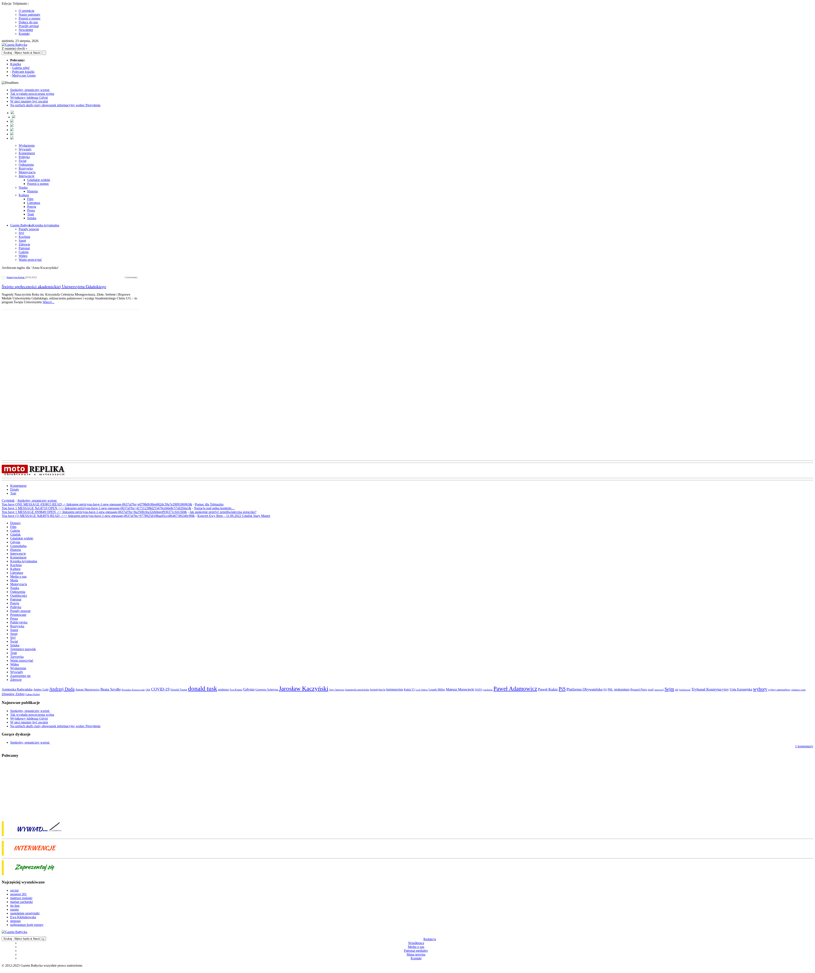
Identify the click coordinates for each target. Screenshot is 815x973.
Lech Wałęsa (422, 690)
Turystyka (17, 656)
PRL (610, 689)
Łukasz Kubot (32, 694)
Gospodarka (18, 546)
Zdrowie (24, 244)
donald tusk (202, 688)
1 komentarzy (804, 746)
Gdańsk (15, 534)
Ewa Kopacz (236, 689)
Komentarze (27, 153)
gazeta (14, 909)
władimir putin (798, 689)
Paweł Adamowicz (515, 688)
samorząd (659, 690)
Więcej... (48, 302)
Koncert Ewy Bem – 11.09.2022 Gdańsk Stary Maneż (233, 516)
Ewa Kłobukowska (23, 917)
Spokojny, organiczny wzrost (30, 90)
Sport (22, 240)
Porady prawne (29, 229)
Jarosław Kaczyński (303, 688)
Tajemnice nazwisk (23, 649)
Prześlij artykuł (29, 26)
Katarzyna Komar (16, 277)
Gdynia (15, 542)
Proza (31, 210)
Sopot (14, 630)
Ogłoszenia (26, 164)
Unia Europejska (741, 689)
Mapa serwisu (416, 954)
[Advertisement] (72, 355)
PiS (562, 689)
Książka (15, 64)
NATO (478, 689)
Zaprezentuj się (20, 676)
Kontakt (24, 33)
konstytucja (377, 689)
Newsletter (26, 30)
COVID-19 (160, 689)
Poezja (31, 206)
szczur (14, 890)
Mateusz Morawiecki (460, 689)
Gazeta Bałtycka (21, 225)
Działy (14, 489)
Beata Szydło (110, 689)
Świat (22, 161)
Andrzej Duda (61, 689)
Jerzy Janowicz (336, 689)
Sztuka (31, 218)
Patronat (24, 248)
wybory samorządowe (779, 689)
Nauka (23, 187)
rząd (650, 689)
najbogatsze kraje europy (27, 925)
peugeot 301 (18, 894)
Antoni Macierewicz (87, 689)
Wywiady (25, 149)
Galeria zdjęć (21, 68)
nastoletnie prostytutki (24, 913)
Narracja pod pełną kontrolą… (214, 508)
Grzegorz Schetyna (266, 689)
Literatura (33, 203)
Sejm (669, 689)
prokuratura (622, 689)
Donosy (15, 523)
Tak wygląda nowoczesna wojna (32, 93)
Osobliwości (18, 595)
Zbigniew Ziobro (13, 694)
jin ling (15, 905)
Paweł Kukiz (548, 689)
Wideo (23, 256)
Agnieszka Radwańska (17, 689)
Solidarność (685, 689)
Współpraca (416, 943)
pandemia (488, 689)
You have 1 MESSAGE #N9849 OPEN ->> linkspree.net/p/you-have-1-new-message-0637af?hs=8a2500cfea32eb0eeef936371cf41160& (94, 512)
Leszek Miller (437, 689)
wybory (760, 689)
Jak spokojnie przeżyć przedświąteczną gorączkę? (223, 512)
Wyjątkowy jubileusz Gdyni (29, 97)
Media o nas (18, 576)
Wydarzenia (27, 145)
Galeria (23, 252)
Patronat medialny (416, 950)
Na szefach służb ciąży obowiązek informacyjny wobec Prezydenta (55, 105)
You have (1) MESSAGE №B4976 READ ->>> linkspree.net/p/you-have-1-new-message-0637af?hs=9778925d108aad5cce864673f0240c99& (98, 516)
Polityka (24, 157)
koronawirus (394, 689)
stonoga (15, 921)
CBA (148, 690)
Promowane (18, 614)
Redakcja (429, 939)
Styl (21, 233)
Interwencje (26, 176)
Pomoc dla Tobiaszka (209, 504)
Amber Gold (40, 689)
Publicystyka (18, 622)
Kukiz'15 (409, 689)
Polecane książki (23, 71)
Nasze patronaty (29, 14)
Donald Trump (178, 689)
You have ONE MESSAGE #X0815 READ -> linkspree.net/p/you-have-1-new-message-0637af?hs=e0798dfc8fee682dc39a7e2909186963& (97, 504)
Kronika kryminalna (45, 225)
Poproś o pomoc (30, 18)
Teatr (30, 214)
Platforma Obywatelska (584, 689)
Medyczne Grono (24, 75)
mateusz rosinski (21, 898)
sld (676, 689)
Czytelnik (8, 500)
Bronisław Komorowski (133, 689)
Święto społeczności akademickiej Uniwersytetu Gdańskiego (54, 286)
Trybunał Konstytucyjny (710, 689)
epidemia (223, 689)
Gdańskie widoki (38, 180)
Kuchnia (24, 237)
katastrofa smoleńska (357, 689)
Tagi (13, 493)
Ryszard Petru (638, 689)
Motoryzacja (27, 172)
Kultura (24, 195)
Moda (14, 580)
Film (30, 199)
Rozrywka (26, 168)
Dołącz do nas (28, 22)
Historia (32, 191)
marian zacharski (21, 902)
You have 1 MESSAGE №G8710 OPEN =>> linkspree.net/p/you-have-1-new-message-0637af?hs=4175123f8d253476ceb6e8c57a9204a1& (96, 508)
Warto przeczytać (30, 259)
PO (605, 689)
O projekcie (26, 11)
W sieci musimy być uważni (29, 101)
